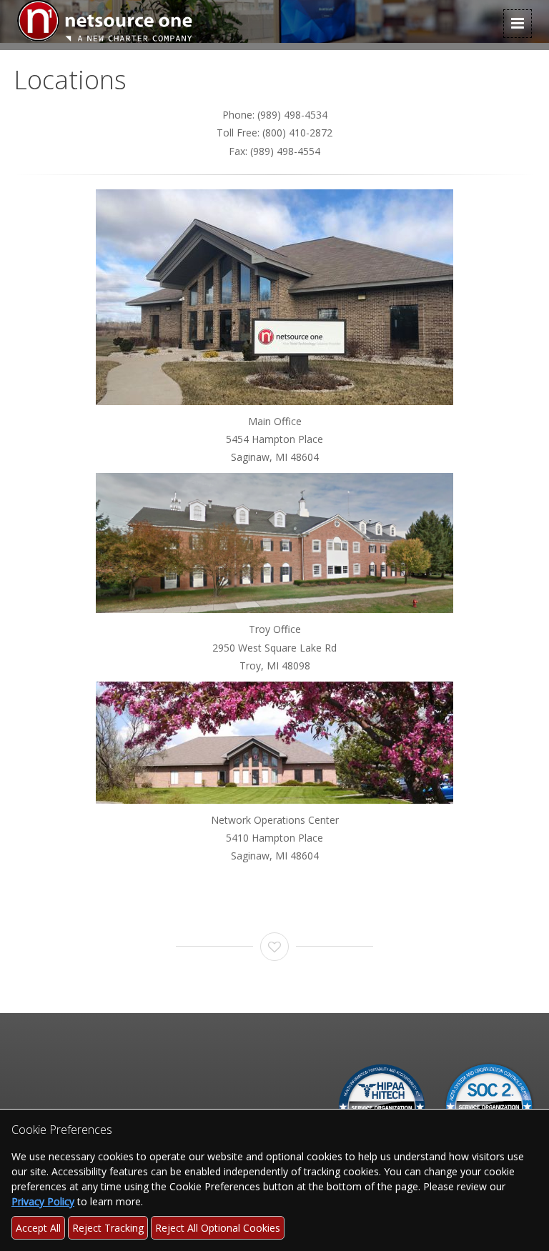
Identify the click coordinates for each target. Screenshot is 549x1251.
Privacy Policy (42, 1201)
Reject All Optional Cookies (217, 1228)
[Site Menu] (517, 23)
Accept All (38, 1228)
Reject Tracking (108, 1228)
